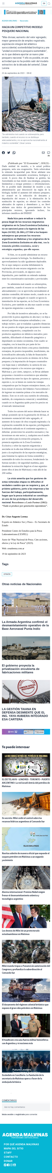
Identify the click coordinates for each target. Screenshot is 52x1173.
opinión (7, 574)
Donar (8, 1161)
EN (44, 3)
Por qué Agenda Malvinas (21, 1144)
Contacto (11, 1156)
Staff (8, 1152)
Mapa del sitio (13, 1148)
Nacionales (24, 21)
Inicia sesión (7, 1114)
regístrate (20, 1114)
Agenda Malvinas (9, 21)
